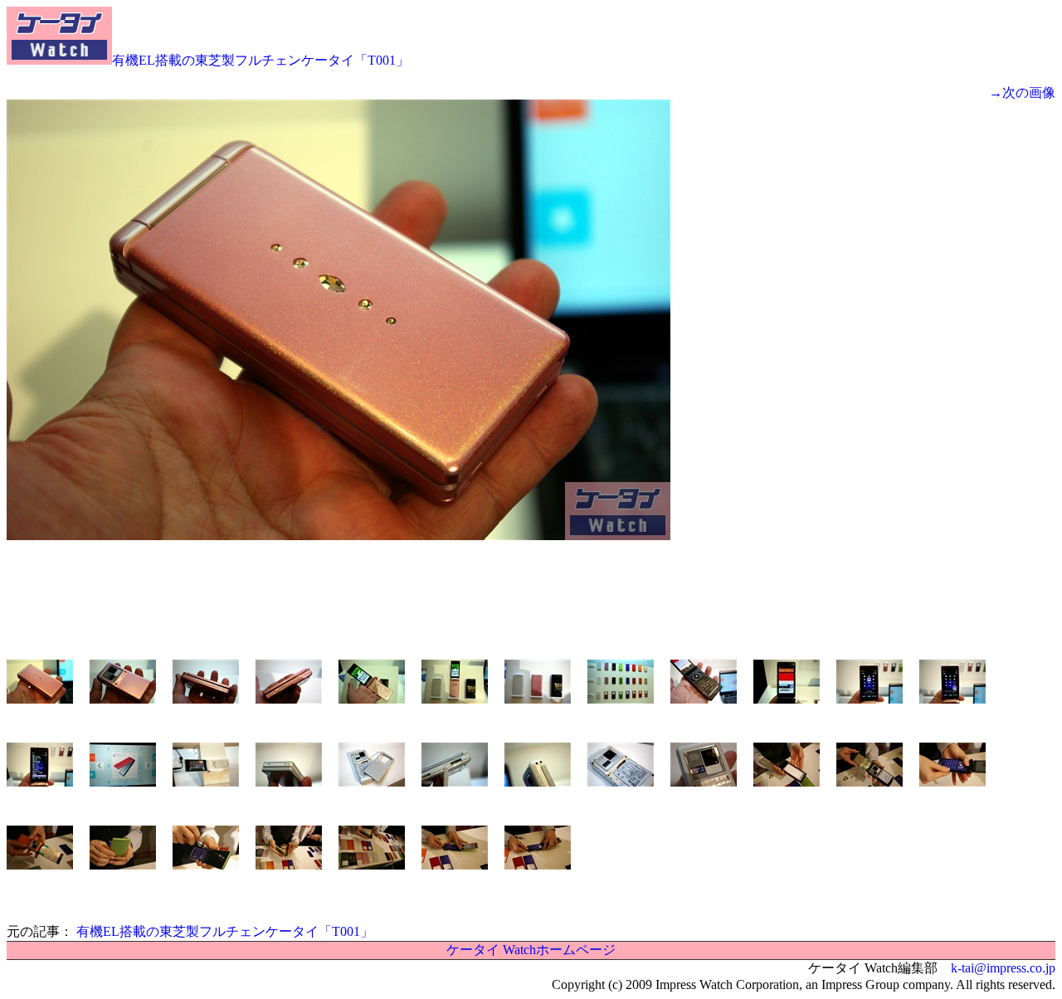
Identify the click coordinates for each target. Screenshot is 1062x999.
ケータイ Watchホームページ (531, 950)
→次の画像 (1022, 92)
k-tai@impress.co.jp (1003, 968)
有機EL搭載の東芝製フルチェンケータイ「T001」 (260, 60)
